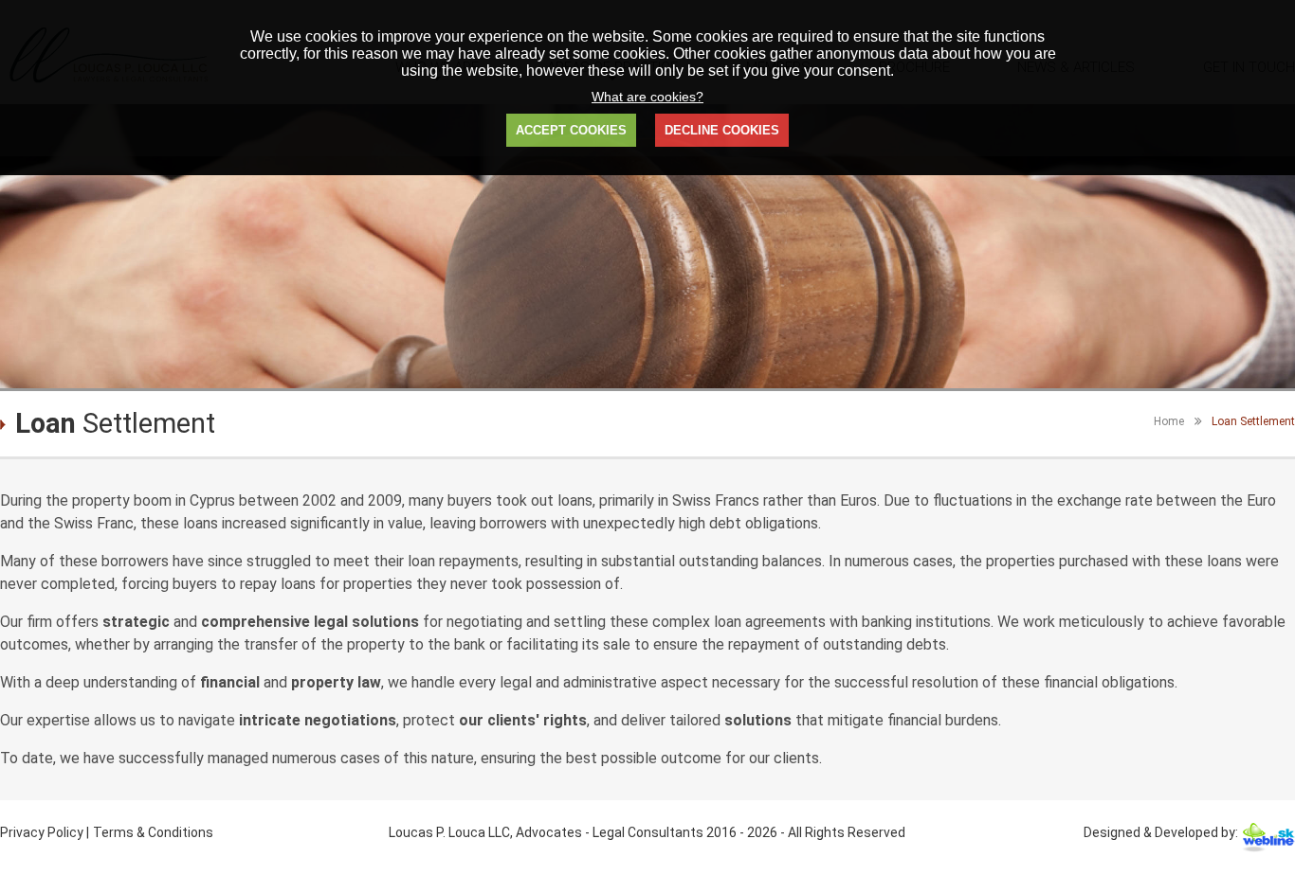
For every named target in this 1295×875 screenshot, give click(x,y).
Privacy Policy (43, 832)
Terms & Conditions (153, 832)
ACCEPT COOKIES (571, 130)
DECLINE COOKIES (722, 130)
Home (1169, 421)
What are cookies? (647, 96)
